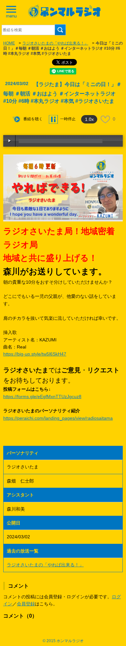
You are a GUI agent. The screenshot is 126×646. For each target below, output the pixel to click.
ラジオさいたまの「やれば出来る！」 (55, 43)
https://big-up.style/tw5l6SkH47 (34, 354)
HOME (9, 43)
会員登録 (26, 603)
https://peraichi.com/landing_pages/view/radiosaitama (58, 418)
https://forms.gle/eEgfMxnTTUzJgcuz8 (42, 396)
